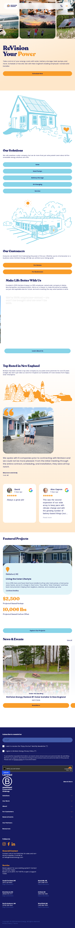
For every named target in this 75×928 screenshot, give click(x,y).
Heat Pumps (37, 171)
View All (69, 640)
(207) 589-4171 (43, 882)
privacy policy (18, 760)
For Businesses (37, 272)
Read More (36, 705)
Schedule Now (37, 74)
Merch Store (68, 782)
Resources (6, 829)
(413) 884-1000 (43, 905)
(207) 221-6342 (7, 882)
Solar (37, 165)
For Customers (8, 812)
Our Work (6, 801)
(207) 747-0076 (17, 872)
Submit (6, 772)
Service (37, 191)
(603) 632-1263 (43, 894)
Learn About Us (37, 351)
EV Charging (37, 184)
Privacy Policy (7, 923)
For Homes (38, 265)
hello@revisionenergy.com (13, 857)
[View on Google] (9, 490)
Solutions (5, 796)
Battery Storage (37, 178)
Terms (15, 923)
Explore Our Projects (37, 631)
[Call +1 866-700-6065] (61, 6)
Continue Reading (12, 590)
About (4, 806)
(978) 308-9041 (7, 905)
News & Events (7, 817)
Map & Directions (8, 884)
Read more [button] (47, 517)
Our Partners (7, 823)
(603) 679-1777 (7, 894)
